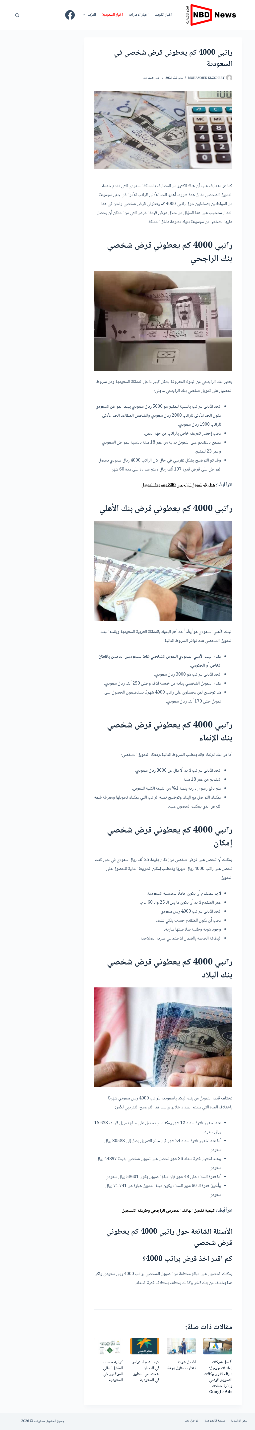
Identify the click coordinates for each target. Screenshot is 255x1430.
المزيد (92, 15)
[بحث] (17, 15)
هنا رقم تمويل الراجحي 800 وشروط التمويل (178, 485)
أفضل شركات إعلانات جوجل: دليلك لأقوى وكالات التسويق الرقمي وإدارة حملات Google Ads (218, 1377)
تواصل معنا (191, 1421)
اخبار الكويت (163, 15)
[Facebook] (70, 15)
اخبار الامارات (138, 15)
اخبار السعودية (112, 15)
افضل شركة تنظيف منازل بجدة (181, 1365)
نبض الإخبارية (239, 1421)
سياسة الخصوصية (214, 1421)
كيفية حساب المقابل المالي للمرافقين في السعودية (113, 1371)
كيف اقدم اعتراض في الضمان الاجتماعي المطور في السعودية (145, 1371)
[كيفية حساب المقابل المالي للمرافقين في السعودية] (108, 1346)
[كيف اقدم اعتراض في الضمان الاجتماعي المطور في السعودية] (144, 1346)
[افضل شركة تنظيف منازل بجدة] (181, 1346)
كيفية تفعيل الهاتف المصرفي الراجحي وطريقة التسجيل (168, 1210)
